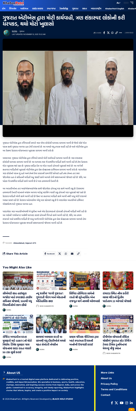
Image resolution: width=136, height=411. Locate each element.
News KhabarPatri (47, 306)
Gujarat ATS (30, 243)
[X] (116, 403)
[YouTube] (121, 403)
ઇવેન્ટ (82, 331)
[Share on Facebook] (104, 33)
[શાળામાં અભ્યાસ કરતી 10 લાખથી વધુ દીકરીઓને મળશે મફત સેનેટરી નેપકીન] (51, 324)
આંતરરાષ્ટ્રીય (58, 284)
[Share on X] (108, 33)
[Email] (72, 253)
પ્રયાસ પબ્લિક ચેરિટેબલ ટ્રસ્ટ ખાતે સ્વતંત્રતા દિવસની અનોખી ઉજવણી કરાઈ (84, 340)
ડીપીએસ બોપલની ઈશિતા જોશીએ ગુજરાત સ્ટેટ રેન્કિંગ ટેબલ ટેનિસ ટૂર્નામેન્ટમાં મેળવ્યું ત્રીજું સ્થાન (117, 342)
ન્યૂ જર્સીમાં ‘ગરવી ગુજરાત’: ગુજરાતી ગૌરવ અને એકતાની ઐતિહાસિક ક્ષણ (51, 297)
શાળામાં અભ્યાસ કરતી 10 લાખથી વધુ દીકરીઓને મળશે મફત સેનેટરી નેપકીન (51, 340)
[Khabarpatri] (13, 3)
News (40, 284)
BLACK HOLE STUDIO (62, 398)
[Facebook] (112, 403)
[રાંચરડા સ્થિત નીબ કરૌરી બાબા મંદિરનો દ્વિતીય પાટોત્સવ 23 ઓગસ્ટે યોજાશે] (118, 280)
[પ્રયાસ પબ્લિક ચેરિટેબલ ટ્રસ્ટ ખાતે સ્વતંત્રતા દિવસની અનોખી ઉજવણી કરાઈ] (84, 324)
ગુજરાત (21, 31)
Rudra (14, 31)
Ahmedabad (18, 243)
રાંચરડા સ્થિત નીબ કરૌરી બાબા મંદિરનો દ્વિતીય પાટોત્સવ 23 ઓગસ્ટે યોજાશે (117, 297)
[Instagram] (127, 403)
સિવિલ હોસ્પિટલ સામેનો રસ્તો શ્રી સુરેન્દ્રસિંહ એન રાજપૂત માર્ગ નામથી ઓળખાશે (84, 297)
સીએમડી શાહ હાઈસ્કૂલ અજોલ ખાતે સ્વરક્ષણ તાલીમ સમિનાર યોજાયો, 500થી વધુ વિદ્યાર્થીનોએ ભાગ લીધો (17, 299)
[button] (113, 2)
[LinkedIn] (131, 403)
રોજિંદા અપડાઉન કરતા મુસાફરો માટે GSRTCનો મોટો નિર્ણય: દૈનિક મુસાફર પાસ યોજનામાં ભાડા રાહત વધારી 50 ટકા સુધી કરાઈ (17, 344)
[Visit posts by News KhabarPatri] (37, 306)
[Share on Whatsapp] (112, 33)
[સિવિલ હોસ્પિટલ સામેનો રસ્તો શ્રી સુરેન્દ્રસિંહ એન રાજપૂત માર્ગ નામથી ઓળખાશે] (84, 280)
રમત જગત (109, 331)
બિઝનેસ (49, 287)
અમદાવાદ (48, 284)
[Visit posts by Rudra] (7, 33)
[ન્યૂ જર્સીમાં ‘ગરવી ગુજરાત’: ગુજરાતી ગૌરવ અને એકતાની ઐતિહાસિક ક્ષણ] (51, 280)
